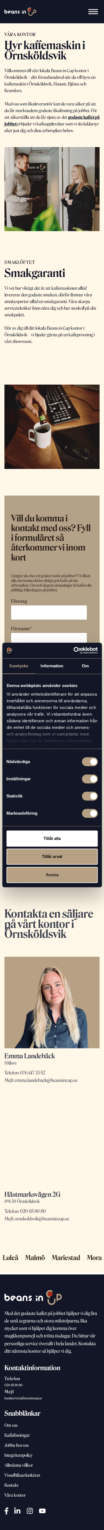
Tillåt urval (52, 856)
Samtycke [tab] (18, 665)
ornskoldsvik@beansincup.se (41, 1218)
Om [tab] (85, 665)
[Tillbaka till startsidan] (20, 11)
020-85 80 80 (33, 1211)
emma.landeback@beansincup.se (46, 1080)
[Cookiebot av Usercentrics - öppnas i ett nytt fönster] (74, 650)
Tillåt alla (52, 838)
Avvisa (52, 874)
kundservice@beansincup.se (23, 1398)
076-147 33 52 (32, 1072)
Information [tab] (51, 665)
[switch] (90, 778)
